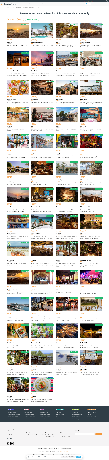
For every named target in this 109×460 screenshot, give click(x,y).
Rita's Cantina (34, 289)
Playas (89, 414)
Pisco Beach (59, 70)
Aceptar (78, 456)
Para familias (75, 412)
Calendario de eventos (92, 418)
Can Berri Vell (83, 342)
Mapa (19, 19)
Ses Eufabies (59, 369)
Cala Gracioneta (84, 179)
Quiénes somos (10, 430)
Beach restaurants (60, 420)
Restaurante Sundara (85, 260)
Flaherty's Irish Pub (60, 153)
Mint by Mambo (84, 70)
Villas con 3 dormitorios (45, 414)
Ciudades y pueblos (91, 412)
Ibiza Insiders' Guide (12, 420)
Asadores (58, 416)
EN (86, 1)
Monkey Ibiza (83, 99)
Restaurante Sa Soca (36, 342)
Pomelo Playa (59, 179)
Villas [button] (42, 4)
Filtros (10, 19)
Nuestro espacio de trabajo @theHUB (34, 434)
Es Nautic (9, 316)
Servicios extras (43, 420)
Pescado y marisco (60, 414)
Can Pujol (33, 260)
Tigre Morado (59, 42)
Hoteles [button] (36, 4)
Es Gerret (58, 289)
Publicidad (9, 432)
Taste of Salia (10, 260)
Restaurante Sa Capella (37, 206)
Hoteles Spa (26, 418)
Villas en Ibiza (48, 430)
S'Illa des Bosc (83, 369)
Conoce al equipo (11, 429)
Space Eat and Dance (12, 289)
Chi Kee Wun (83, 153)
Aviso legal (9, 434)
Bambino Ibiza (34, 99)
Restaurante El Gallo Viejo (13, 70)
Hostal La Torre (11, 206)
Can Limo (33, 396)
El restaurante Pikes (12, 233)
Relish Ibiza (83, 233)
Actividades (63, 432)
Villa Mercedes (59, 99)
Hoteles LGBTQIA (28, 412)
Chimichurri (59, 206)
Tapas (57, 418)
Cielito (33, 126)
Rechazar (71, 456)
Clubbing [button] (29, 4)
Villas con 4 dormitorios (45, 416)
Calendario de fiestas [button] (100, 4)
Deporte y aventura (76, 416)
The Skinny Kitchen (11, 99)
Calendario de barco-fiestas (14, 414)
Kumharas (9, 42)
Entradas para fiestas (13, 416)
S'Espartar (33, 369)
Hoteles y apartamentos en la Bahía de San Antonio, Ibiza (25, 7)
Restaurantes (63, 430)
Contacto (28, 432)
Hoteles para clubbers (29, 414)
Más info (9, 39)
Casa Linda (58, 233)
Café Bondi (9, 126)
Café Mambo (34, 70)
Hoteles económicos (28, 420)
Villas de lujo (42, 418)
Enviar (99, 434)
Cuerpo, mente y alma (76, 418)
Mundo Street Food (11, 342)
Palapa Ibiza (34, 153)
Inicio (8, 7)
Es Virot (58, 260)
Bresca (57, 316)
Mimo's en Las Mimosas (37, 42)
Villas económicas (44, 412)
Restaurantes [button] (50, 4)
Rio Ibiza (82, 289)
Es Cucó (58, 126)
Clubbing (62, 429)
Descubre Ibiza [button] (69, 4)
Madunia (58, 342)
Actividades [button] (60, 4)
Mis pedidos (98, 1)
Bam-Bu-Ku (83, 126)
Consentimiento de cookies (32, 430)
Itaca (8, 179)
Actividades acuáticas (77, 414)
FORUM (80, 1)
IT (93, 1)
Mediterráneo (59, 412)
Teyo (32, 179)
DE (90, 1)
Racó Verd (9, 396)
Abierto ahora (32, 19)
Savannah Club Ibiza (85, 42)
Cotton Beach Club (36, 233)
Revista (75, 1)
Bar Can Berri (10, 369)
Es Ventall (82, 316)
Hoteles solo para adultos (29, 416)
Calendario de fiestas (12, 412)
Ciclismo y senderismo (77, 420)
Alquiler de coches (91, 416)
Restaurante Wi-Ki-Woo (13, 153)
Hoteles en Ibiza (49, 429)
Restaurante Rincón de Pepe (38, 316)
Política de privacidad (31, 429)
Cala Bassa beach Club (86, 206)
